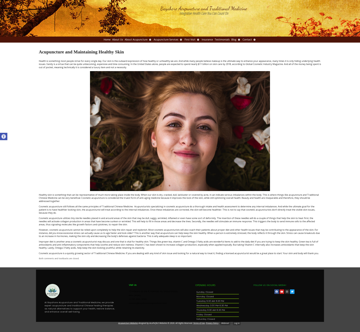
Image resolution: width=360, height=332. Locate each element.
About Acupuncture (136, 39)
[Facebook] (276, 291)
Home (107, 39)
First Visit (189, 39)
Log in (236, 323)
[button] (3, 136)
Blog (233, 39)
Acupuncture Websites (128, 323)
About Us (117, 39)
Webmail (225, 323)
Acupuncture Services (166, 39)
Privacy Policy (212, 323)
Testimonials (222, 39)
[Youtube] (282, 291)
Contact (247, 39)
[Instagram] (287, 291)
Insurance (207, 39)
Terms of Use (199, 323)
